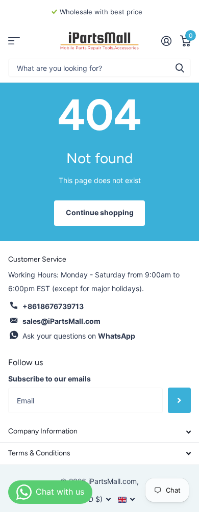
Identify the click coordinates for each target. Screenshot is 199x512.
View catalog (14, 41)
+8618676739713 (53, 306)
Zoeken (179, 67)
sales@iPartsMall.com (61, 321)
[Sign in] (166, 41)
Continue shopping (100, 212)
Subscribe (179, 400)
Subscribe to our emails (49, 378)
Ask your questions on (78, 335)
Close (99, 431)
